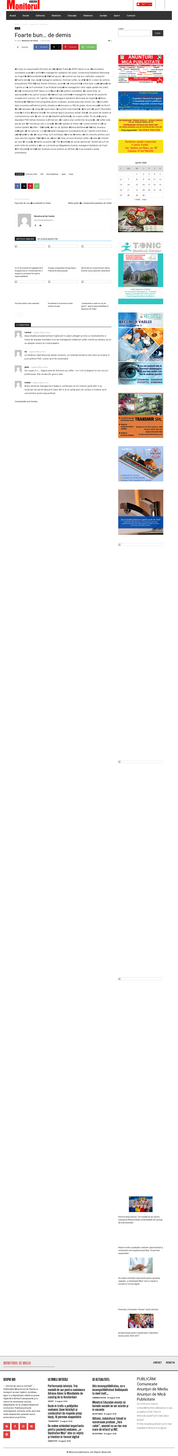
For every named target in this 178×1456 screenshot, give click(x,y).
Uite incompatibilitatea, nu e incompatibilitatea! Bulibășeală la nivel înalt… (110, 1389)
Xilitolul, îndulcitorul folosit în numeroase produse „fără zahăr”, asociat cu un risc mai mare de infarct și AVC (109, 1424)
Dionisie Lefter (31, 174)
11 (154, 179)
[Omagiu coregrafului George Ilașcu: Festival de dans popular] (63, 255)
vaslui (71, 174)
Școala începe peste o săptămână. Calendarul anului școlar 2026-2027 (138, 1334)
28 (128, 195)
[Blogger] (6, 1426)
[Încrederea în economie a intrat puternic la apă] (63, 290)
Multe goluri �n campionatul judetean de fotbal (90, 203)
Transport (53, 1421)
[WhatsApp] (36, 186)
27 (121, 195)
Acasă (17, 24)
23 (143, 190)
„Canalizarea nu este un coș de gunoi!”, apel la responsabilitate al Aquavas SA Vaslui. (94, 306)
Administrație (99, 1398)
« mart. (137, 199)
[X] (24, 186)
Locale (24, 24)
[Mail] (41, 225)
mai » (144, 199)
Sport (51, 1401)
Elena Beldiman (52, 174)
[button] (160, 4)
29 (137, 195)
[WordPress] (6, 1434)
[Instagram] (23, 1426)
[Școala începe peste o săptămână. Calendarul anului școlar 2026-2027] (141, 1321)
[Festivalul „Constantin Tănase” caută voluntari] (140, 1296)
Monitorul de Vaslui (30, 41)
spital (63, 174)
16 (143, 184)
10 (149, 179)
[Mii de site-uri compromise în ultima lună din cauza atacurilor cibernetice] (96, 255)
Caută (120, 28)
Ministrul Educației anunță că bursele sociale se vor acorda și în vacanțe (110, 1406)
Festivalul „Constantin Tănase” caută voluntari (138, 1309)
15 (137, 184)
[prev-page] (16, 314)
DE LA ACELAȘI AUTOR (48, 239)
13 (121, 184)
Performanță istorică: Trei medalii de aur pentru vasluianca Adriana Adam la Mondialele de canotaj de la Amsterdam (140, 1220)
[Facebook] (17, 186)
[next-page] (21, 314)
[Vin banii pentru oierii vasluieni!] (30, 290)
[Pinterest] (30, 186)
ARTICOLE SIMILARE (25, 239)
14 (128, 184)
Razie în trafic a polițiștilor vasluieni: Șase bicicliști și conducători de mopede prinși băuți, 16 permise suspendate (140, 1250)
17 (149, 184)
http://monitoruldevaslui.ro (44, 220)
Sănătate (52, 1441)
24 (149, 190)
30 (143, 195)
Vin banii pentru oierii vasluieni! (27, 303)
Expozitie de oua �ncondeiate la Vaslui (33, 203)
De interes (97, 1414)
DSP (42, 174)
